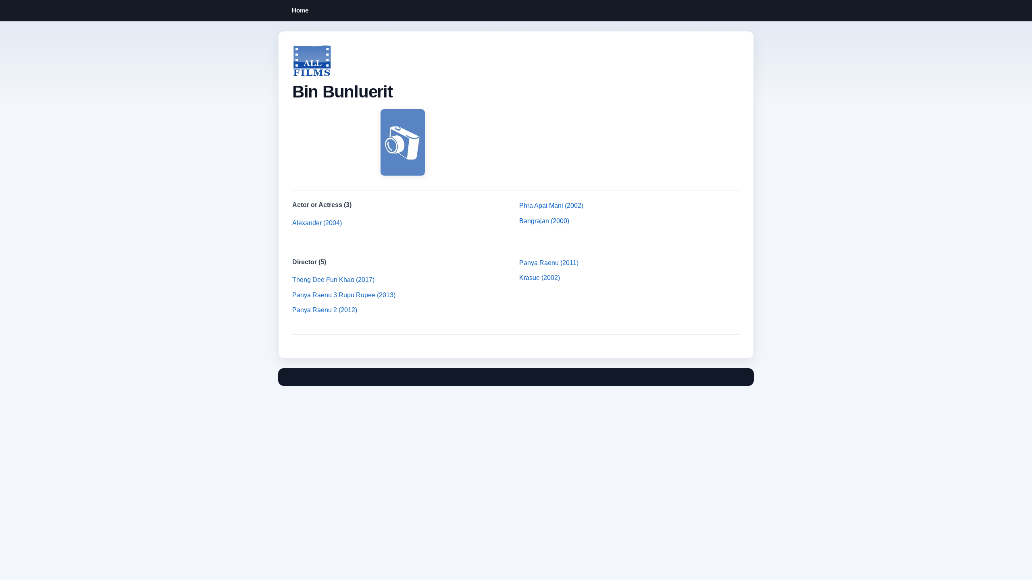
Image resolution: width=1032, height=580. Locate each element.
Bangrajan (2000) (544, 221)
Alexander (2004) (317, 223)
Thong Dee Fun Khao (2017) (333, 279)
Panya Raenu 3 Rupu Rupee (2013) (343, 295)
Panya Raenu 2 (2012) (324, 310)
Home (300, 10)
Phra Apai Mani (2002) (551, 205)
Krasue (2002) (539, 277)
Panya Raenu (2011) (548, 262)
